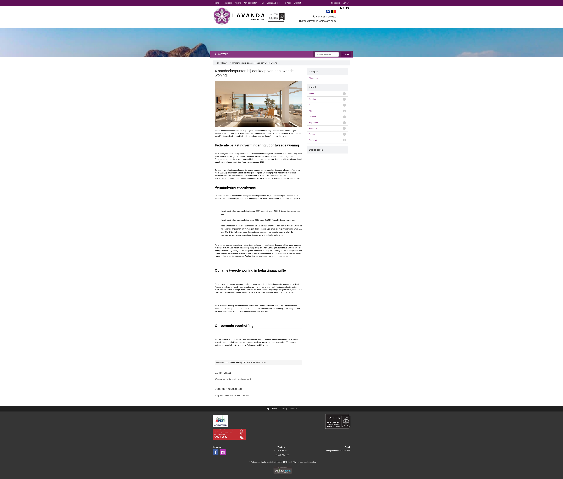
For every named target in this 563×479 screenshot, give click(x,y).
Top (267, 408)
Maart (327, 93)
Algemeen (313, 78)
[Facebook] (215, 452)
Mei (327, 111)
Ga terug (222, 54)
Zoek (346, 54)
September (327, 123)
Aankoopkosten (250, 3)
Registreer (335, 3)
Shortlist (297, 3)
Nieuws (238, 3)
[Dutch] (333, 11)
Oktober (327, 99)
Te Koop (287, 3)
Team (262, 3)
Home (216, 3)
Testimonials (227, 3)
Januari (327, 134)
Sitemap (283, 408)
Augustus (327, 128)
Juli (327, 105)
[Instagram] (223, 452)
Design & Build (273, 3)
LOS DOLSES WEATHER (345, 8)
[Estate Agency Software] (282, 470)
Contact (345, 3)
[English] (328, 11)
